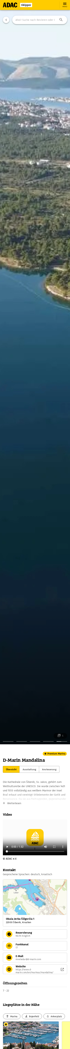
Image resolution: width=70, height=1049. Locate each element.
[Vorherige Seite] (6, 20)
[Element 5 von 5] (62, 741)
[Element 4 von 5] (48, 741)
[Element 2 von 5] (21, 741)
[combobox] (39, 20)
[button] (61, 20)
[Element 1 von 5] (8, 741)
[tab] (11, 769)
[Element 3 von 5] (35, 741)
